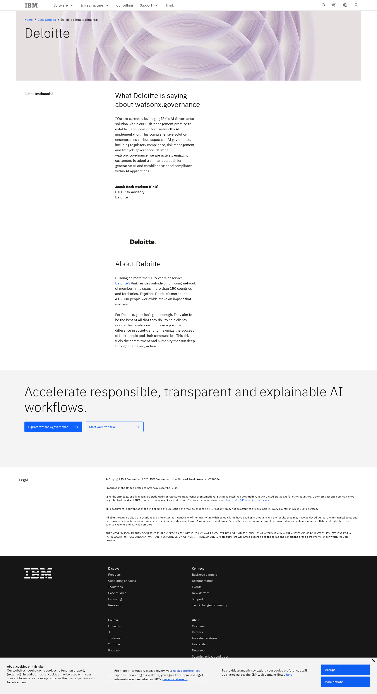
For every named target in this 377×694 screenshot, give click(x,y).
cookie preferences (186, 671)
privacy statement (175, 679)
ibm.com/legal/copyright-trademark (247, 500)
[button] (345, 5)
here (289, 675)
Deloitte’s (122, 283)
